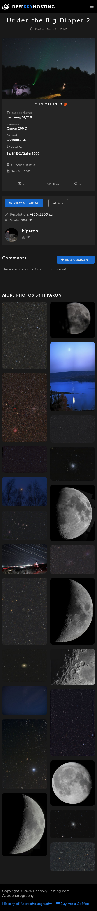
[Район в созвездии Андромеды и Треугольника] (72, 429)
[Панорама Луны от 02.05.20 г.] (72, 513)
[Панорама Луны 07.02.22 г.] (72, 611)
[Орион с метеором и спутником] (24, 700)
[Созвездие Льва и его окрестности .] (24, 459)
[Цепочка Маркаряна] (24, 525)
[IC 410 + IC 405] (72, 559)
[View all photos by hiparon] (11, 235)
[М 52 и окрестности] (24, 611)
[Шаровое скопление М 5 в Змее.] (72, 824)
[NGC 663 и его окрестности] (24, 335)
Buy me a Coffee (74, 904)
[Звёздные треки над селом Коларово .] (24, 559)
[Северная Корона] (72, 722)
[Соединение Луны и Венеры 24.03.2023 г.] (24, 491)
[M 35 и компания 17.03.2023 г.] (24, 407)
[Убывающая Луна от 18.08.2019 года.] (72, 782)
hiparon (30, 231)
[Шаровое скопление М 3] (72, 464)
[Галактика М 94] (24, 665)
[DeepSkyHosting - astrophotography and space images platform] (29, 6)
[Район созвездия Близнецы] (72, 856)
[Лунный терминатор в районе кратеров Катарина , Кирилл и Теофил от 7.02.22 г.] (72, 667)
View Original (26, 203)
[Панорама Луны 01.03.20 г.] (24, 824)
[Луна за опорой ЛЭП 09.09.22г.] (72, 320)
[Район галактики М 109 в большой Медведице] (24, 754)
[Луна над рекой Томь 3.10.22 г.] (72, 376)
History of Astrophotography (27, 904)
